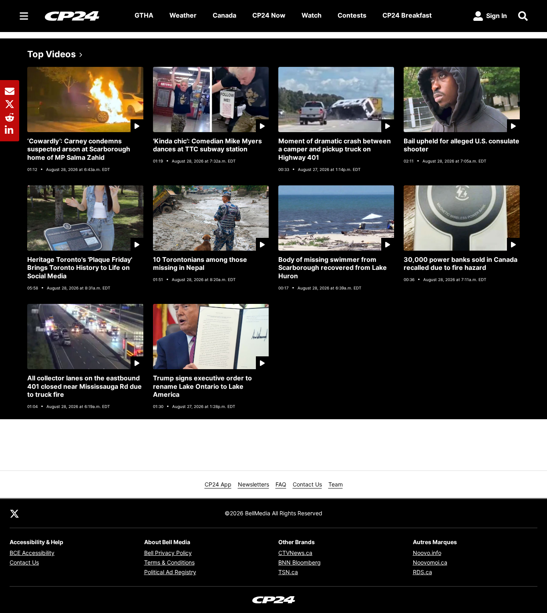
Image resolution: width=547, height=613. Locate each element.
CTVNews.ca (295, 552)
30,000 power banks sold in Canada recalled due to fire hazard (460, 263)
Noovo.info (427, 552)
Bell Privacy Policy (168, 552)
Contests (352, 15)
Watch (312, 15)
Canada (224, 15)
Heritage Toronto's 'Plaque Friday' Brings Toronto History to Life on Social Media (79, 267)
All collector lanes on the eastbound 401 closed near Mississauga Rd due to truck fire (84, 386)
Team (335, 484)
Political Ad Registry (170, 572)
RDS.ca (422, 572)
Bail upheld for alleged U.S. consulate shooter (461, 145)
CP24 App (218, 484)
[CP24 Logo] (83, 15)
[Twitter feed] (14, 513)
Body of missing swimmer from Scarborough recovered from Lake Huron (332, 267)
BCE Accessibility (32, 552)
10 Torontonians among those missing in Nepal (200, 263)
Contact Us (307, 484)
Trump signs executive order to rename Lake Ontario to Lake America (202, 386)
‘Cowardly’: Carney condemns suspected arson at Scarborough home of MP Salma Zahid (78, 149)
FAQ (281, 484)
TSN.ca (288, 572)
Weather (183, 15)
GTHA (144, 15)
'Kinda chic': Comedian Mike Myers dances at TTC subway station (207, 145)
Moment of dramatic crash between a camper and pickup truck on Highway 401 (334, 149)
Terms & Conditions (169, 562)
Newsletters (253, 484)
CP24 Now (269, 15)
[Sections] (24, 16)
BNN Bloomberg (299, 562)
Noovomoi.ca (430, 562)
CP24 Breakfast (407, 15)
